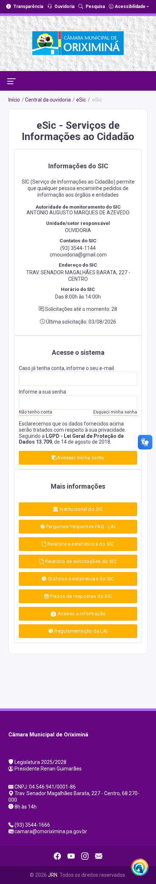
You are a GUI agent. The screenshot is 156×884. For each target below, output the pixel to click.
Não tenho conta (35, 412)
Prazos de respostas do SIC (80, 596)
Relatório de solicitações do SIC (80, 561)
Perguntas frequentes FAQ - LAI (80, 526)
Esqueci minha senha (115, 412)
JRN (52, 875)
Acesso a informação (81, 613)
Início (14, 100)
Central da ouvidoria (48, 100)
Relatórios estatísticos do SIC (80, 544)
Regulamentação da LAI (80, 631)
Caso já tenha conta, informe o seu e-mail (66, 368)
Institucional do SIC (81, 509)
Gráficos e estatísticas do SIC (80, 578)
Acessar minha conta (80, 457)
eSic (81, 100)
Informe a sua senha (42, 392)
